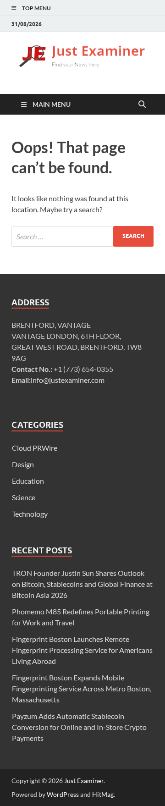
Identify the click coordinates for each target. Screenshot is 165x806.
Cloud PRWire (34, 447)
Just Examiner (84, 780)
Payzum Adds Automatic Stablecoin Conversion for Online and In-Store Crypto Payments (79, 727)
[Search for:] (82, 236)
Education (28, 480)
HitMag (103, 794)
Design (23, 464)
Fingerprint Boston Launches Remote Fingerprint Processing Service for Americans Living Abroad (82, 650)
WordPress (63, 794)
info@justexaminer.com (67, 379)
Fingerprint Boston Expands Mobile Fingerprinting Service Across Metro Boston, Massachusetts (81, 688)
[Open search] (142, 104)
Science (23, 497)
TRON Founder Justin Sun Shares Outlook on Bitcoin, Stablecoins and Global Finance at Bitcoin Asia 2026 (82, 584)
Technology (30, 513)
